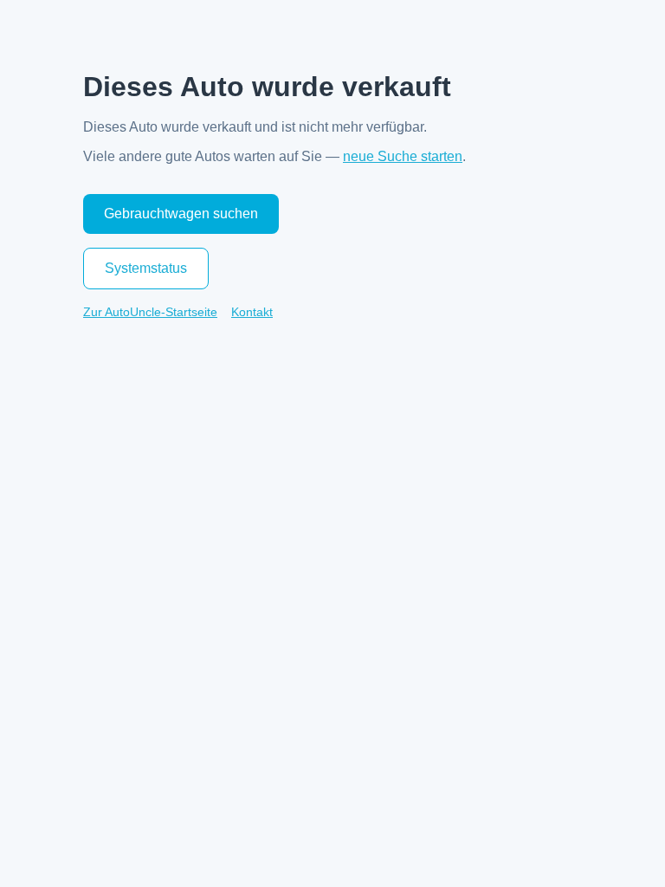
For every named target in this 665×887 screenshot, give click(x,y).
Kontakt (252, 312)
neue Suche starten (402, 156)
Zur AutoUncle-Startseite (150, 312)
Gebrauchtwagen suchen (181, 213)
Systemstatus (146, 268)
